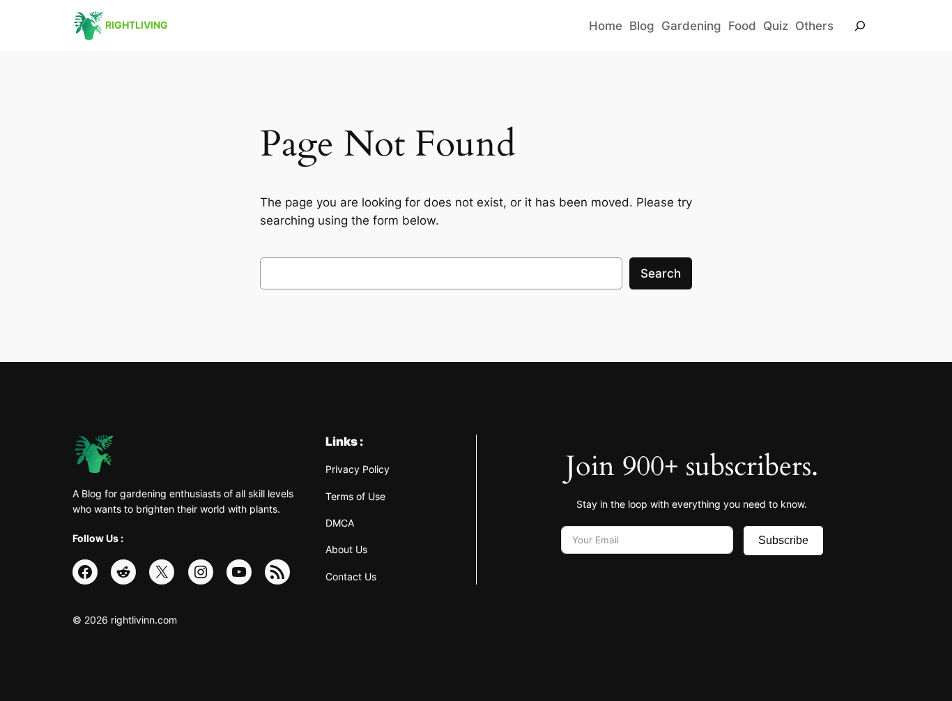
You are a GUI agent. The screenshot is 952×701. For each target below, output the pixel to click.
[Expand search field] (860, 25)
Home (605, 26)
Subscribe (783, 540)
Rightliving (136, 25)
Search (660, 273)
